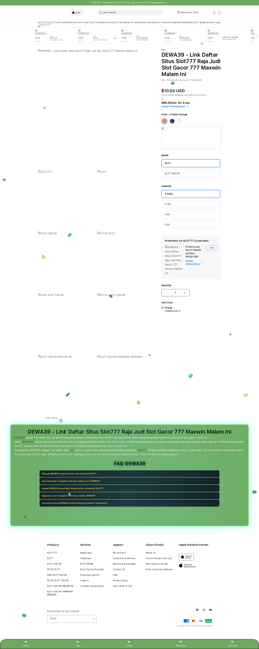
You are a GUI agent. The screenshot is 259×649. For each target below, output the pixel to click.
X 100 (168, 204)
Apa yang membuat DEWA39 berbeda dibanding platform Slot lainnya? (75, 503)
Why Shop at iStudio (157, 564)
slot (72, 450)
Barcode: (184, 80)
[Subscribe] (93, 619)
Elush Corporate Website (159, 569)
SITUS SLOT (77, 22)
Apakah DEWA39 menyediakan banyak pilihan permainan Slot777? (72, 488)
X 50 (167, 214)
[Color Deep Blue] (172, 121)
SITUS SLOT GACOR (116, 22)
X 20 (167, 224)
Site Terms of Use (122, 586)
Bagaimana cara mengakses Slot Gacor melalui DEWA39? (68, 496)
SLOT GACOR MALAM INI (141, 22)
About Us (151, 553)
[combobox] (130, 12)
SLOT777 (43, 22)
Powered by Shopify (203, 626)
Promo (26, 645)
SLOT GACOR (62, 22)
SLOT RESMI (199, 22)
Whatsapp (181, 645)
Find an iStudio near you (159, 558)
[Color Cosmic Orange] (164, 121)
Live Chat (232, 645)
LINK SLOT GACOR (94, 22)
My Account (119, 553)
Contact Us (119, 569)
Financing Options (89, 575)
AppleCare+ (86, 553)
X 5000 (169, 193)
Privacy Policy (120, 580)
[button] (43, 22)
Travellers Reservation (92, 586)
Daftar (129, 645)
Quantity (166, 285)
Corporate (85, 558)
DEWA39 (19, 437)
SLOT (52, 22)
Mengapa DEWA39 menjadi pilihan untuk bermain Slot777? (69, 474)
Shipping (179, 95)
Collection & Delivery (124, 558)
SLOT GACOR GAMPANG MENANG (173, 22)
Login (78, 645)
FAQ (115, 575)
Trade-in (84, 580)
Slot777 (142, 450)
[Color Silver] (179, 121)
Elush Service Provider (92, 569)
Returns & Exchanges (124, 564)
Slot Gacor (28, 442)
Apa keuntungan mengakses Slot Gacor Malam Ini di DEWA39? (71, 481)
